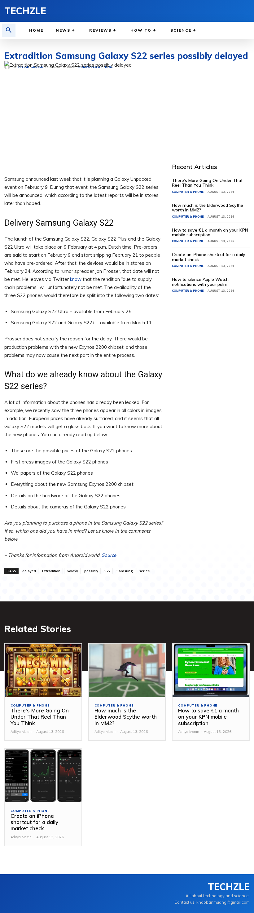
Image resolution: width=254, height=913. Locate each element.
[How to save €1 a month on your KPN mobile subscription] (211, 670)
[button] (8, 30)
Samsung (124, 571)
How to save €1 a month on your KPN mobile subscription (210, 232)
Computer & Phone (188, 191)
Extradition (51, 571)
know (75, 279)
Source (109, 555)
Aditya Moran (21, 731)
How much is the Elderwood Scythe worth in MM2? (207, 207)
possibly (91, 571)
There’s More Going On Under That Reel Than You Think (207, 183)
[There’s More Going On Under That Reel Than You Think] (43, 670)
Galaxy (72, 571)
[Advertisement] (213, 100)
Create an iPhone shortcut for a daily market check (208, 257)
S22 (107, 571)
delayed (29, 571)
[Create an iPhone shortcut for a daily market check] (43, 776)
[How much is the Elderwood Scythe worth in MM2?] (127, 670)
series (144, 571)
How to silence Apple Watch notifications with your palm (200, 282)
